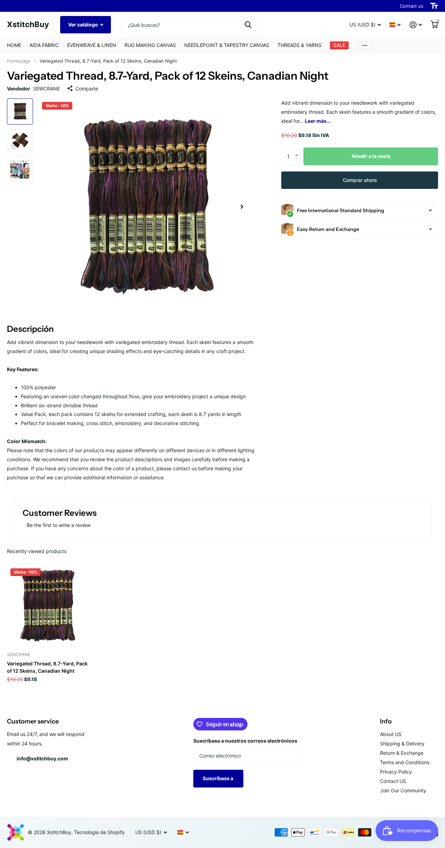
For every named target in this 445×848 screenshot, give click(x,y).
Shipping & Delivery (402, 743)
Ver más (364, 45)
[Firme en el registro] (415, 25)
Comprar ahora (360, 180)
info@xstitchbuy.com (42, 758)
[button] (242, 206)
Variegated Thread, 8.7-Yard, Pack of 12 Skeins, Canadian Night (47, 667)
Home (14, 45)
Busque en (248, 24)
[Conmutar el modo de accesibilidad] (434, 5)
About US (391, 734)
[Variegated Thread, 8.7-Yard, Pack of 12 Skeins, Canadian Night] (48, 606)
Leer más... (318, 121)
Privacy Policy (396, 772)
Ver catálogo (83, 24)
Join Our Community (403, 790)
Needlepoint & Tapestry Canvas (226, 45)
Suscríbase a (218, 778)
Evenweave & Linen (91, 45)
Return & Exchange (401, 753)
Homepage (19, 61)
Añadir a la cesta (370, 156)
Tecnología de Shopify (99, 832)
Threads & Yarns (299, 45)
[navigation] (20, 111)
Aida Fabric (44, 45)
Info (386, 721)
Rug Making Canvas (150, 45)
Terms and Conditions (404, 762)
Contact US (393, 781)
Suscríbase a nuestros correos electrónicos (245, 741)
